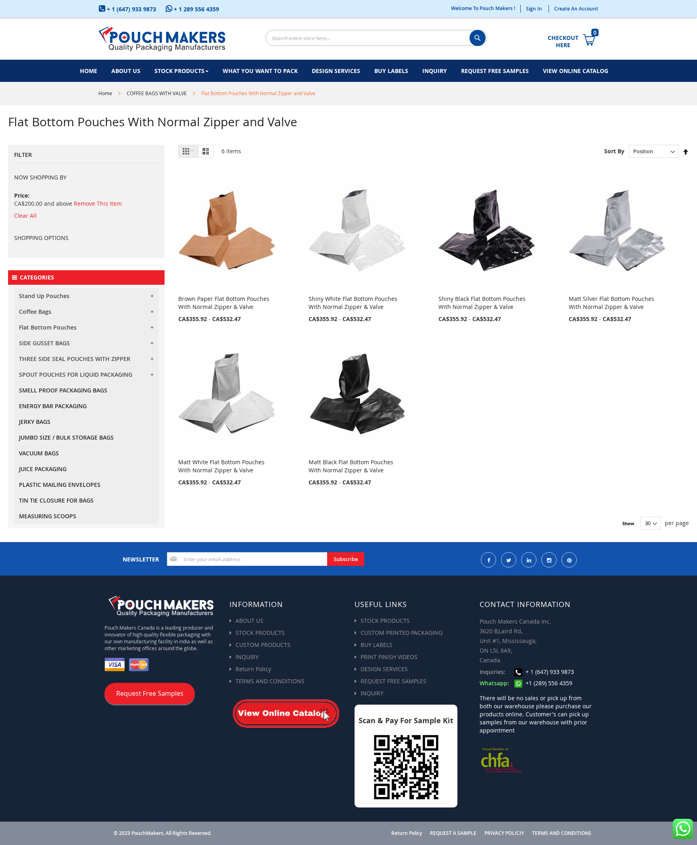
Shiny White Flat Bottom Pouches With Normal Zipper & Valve (353, 303)
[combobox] (376, 38)
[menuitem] (88, 71)
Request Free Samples (150, 693)
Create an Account (576, 8)
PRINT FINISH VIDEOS (389, 657)
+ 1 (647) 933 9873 (130, 9)
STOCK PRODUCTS (260, 632)
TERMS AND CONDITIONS (270, 681)
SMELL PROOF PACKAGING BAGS (63, 390)
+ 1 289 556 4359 (195, 9)
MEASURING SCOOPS (47, 516)
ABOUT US (249, 620)
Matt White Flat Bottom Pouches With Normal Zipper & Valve (221, 466)
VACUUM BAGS (39, 453)
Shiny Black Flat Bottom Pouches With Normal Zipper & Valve (482, 303)
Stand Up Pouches (44, 296)
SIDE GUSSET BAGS (44, 343)
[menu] (348, 71)
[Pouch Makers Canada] (161, 39)
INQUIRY (247, 657)
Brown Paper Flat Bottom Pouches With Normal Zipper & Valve (223, 303)
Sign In (534, 8)
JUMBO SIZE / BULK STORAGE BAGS (66, 437)
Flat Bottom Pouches (48, 327)
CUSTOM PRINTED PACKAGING (401, 632)
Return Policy (253, 669)
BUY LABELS (376, 645)
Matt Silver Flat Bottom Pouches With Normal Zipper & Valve (611, 303)
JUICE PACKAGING (43, 469)
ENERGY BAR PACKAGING (53, 406)
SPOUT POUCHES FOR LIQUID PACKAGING (75, 374)
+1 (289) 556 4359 (548, 683)
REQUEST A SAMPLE (453, 833)
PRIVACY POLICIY (504, 833)
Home (105, 93)
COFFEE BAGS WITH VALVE (157, 93)
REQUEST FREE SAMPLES (393, 681)
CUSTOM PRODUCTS (263, 645)
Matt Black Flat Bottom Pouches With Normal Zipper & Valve (351, 466)
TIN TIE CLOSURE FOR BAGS (56, 500)
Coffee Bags (35, 311)
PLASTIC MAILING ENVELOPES (59, 484)
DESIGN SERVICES (384, 669)
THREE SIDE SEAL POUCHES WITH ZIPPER (74, 359)
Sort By (614, 151)
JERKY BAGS (34, 422)
